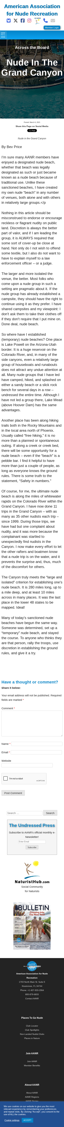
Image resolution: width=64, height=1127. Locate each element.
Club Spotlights (32, 1030)
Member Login (52, 27)
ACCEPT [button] (27, 1120)
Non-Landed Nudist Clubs (32, 1034)
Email (5, 752)
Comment (8, 708)
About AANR (32, 1093)
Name (5, 743)
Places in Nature (32, 1038)
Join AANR (32, 1061)
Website (6, 760)
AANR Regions (32, 1097)
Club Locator (32, 1026)
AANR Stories (32, 1101)
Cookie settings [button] (11, 1120)
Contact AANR (32, 998)
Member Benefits (32, 1065)
